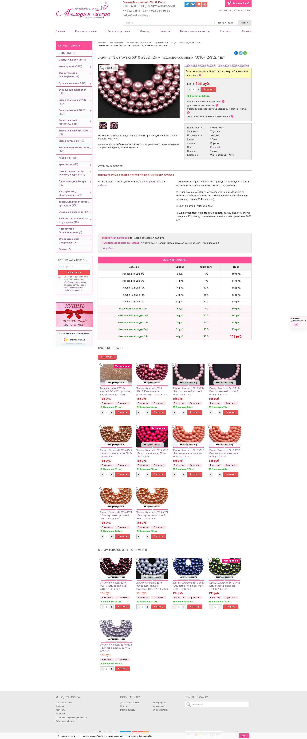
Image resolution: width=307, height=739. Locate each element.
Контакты (60, 710)
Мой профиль (159, 702)
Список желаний (161, 710)
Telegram (187, 4)
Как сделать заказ (86, 31)
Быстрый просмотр (116, 382)
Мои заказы (225, 10)
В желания (107, 403)
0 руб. (241, 3)
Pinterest (204, 4)
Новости (165, 31)
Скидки (144, 31)
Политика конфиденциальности (71, 717)
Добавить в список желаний (200, 65)
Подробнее (108, 248)
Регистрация (245, 10)
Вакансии (60, 713)
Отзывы (60, 706)
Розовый (215, 147)
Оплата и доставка (118, 31)
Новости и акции (64, 702)
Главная (60, 31)
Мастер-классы (128, 710)
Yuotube (198, 4)
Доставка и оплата (129, 702)
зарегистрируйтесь (150, 181)
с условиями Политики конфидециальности (75, 288)
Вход (235, 10)
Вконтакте (193, 4)
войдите (102, 185)
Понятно (244, 736)
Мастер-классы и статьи (195, 31)
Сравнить (298, 322)
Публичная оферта (65, 721)
